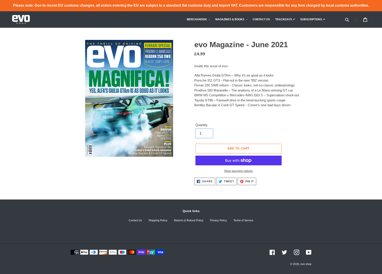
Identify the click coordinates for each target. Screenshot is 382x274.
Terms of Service (243, 220)
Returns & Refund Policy (188, 220)
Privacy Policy (218, 220)
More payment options (238, 171)
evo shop (305, 264)
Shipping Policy (158, 220)
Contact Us (135, 220)
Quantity (201, 125)
